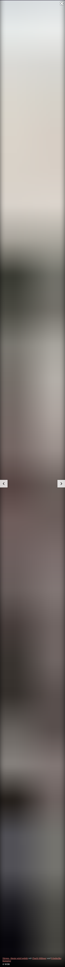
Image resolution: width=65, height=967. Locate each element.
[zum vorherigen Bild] (4, 483)
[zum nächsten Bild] (61, 483)
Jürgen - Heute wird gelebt (15, 958)
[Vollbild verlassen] (62, 3)
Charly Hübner (39, 958)
